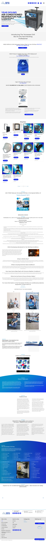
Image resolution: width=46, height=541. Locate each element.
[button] (28, 3)
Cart (13, 522)
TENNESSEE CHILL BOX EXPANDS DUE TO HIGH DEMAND (5, 532)
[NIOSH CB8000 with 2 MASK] (39, 128)
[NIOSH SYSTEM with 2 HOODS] (28, 128)
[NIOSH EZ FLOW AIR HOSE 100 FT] (28, 147)
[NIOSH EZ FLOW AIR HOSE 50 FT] (18, 147)
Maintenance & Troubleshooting (5, 530)
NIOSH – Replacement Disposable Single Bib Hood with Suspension (7, 176)
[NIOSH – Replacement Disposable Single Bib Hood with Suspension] (7, 169)
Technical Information (4, 527)
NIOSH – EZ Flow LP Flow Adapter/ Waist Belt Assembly (38, 154)
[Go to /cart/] (41, 3)
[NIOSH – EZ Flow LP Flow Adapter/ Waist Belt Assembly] (39, 147)
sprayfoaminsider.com (6, 480)
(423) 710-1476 (26, 511)
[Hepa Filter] (7, 128)
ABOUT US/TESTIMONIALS (4, 522)
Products (25, 520)
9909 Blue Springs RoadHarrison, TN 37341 (16, 511)
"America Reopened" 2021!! (23, 195)
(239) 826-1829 (30, 512)
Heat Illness (3, 534)
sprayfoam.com (11, 480)
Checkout (14, 527)
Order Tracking (15, 524)
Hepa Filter (5, 134)
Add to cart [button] (5, 137)
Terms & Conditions (4, 537)
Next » (27, 186)
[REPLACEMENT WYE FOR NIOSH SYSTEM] (18, 169)
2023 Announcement (4, 525)
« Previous (19, 186)
